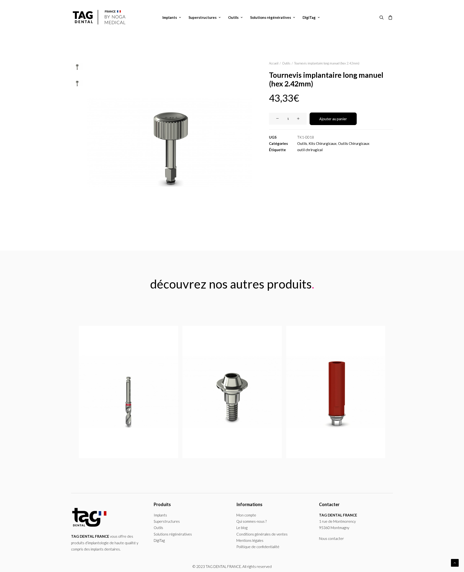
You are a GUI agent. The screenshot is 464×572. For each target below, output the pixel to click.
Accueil (273, 63)
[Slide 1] (77, 67)
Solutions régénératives (270, 17)
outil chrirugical (310, 150)
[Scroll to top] (455, 562)
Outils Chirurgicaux (354, 143)
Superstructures (202, 17)
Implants (169, 17)
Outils (233, 17)
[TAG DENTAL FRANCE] (100, 17)
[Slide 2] (77, 83)
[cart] (389, 17)
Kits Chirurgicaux (323, 143)
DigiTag (309, 17)
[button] (382, 17)
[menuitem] (171, 17)
